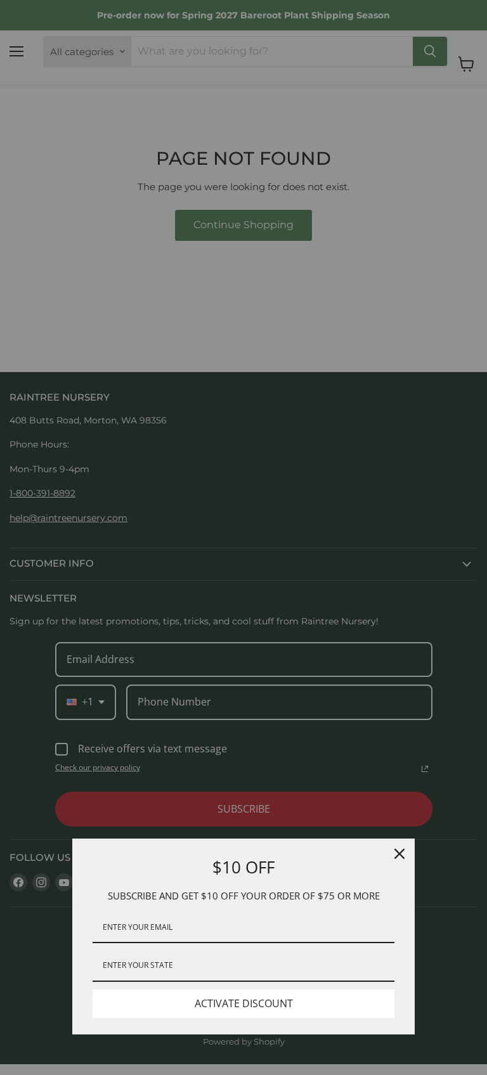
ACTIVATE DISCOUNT (244, 1003)
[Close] (399, 854)
